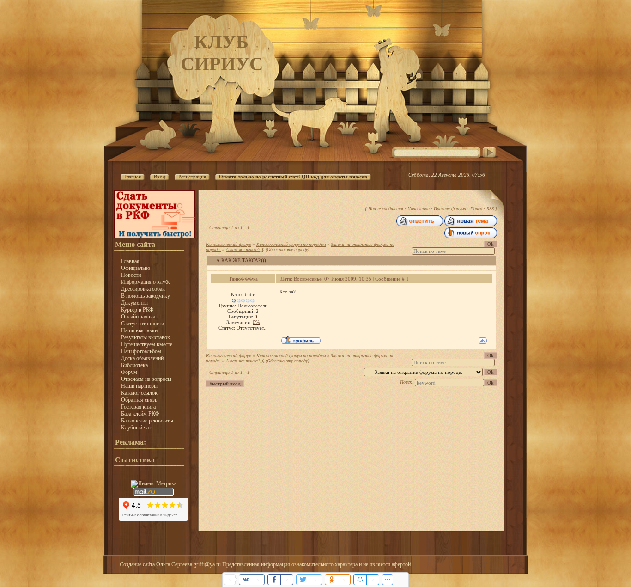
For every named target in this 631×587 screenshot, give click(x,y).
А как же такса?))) (245, 249)
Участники (418, 208)
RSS (490, 208)
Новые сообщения (385, 208)
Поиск (476, 208)
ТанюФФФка (243, 278)
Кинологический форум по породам (291, 244)
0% (256, 322)
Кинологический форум (228, 244)
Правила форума (450, 208)
